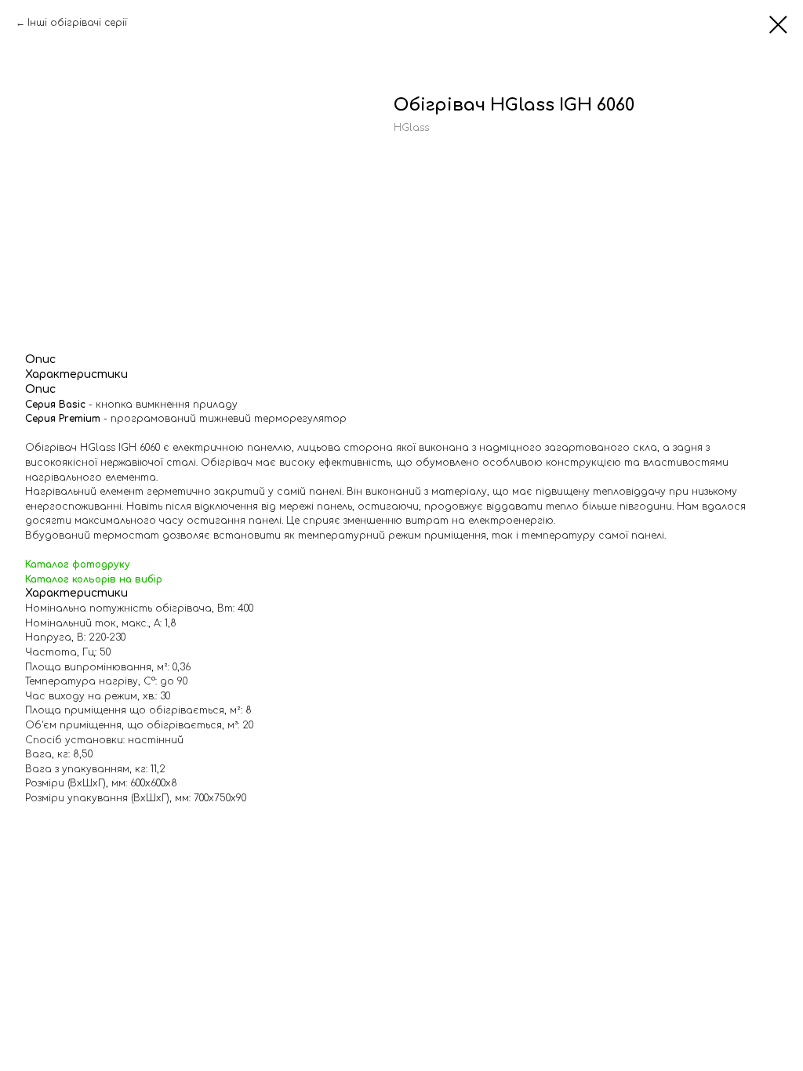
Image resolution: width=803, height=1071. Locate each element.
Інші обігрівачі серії (77, 22)
